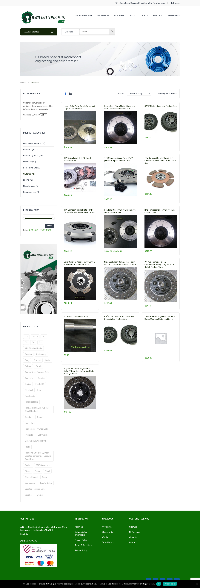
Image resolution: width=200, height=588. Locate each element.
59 (40, 342)
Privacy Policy (81, 540)
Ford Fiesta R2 (31, 402)
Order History (108, 542)
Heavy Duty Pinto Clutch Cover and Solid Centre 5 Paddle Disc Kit (119, 107)
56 (33, 342)
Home (23, 83)
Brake (47, 360)
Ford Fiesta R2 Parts (32, 143)
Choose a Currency (31, 115)
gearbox (29, 417)
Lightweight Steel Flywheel (37, 441)
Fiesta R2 (40, 384)
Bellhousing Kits (30, 168)
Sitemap (133, 527)
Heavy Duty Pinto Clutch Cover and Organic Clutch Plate (79, 107)
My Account (107, 527)
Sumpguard (30, 483)
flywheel (29, 390)
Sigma (37, 471)
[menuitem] (83, 15)
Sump (44, 477)
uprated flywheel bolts (35, 489)
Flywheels (27, 162)
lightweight (43, 435)
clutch (38, 366)
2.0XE (35, 336)
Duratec (41, 378)
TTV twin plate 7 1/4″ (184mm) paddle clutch (77, 159)
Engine (26, 180)
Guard (39, 417)
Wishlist (105, 537)
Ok (159, 584)
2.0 (26, 336)
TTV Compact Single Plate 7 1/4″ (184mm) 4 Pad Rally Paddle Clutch (79, 211)
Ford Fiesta (30, 396)
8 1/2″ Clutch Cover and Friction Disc (160, 106)
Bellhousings (28, 149)
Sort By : (121, 93)
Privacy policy (170, 584)
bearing (28, 354)
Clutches (27, 174)
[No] (196, 584)
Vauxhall (28, 495)
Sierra (27, 471)
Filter (49, 226)
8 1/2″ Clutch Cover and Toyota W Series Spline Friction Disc (119, 317)
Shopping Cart (108, 532)
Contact (133, 542)
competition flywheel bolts (37, 372)
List (71, 94)
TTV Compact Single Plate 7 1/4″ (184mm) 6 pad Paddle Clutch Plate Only (160, 160)
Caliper (28, 366)
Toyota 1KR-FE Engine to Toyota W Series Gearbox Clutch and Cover (159, 317)
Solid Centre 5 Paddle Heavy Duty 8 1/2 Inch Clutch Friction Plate (79, 263)
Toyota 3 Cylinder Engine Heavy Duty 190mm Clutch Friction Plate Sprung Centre (79, 371)
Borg (27, 360)
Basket (176, 3)
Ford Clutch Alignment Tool (76, 316)
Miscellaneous (29, 186)
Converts (29, 378)
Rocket (28, 465)
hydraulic (29, 435)
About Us (79, 527)
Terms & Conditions (83, 545)
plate (27, 447)
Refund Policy (81, 550)
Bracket (37, 360)
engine (28, 384)
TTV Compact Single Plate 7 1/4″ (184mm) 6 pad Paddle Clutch (118, 159)
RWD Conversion (43, 465)
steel (47, 471)
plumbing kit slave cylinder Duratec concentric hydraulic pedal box (38, 456)
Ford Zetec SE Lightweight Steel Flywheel (37, 409)
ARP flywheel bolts (33, 348)
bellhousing (41, 354)
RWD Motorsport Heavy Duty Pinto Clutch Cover (159, 211)
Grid (66, 94)
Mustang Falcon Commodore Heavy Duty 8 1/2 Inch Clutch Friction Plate (120, 263)
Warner (40, 495)
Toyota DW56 (46, 483)
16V (44, 336)
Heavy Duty (30, 423)
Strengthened (31, 477)
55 (26, 342)
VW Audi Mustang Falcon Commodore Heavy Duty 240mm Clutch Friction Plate (159, 264)
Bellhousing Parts (31, 155)
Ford (39, 390)
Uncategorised (29, 192)
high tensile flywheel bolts (37, 429)
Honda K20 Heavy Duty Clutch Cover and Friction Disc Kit (120, 211)
